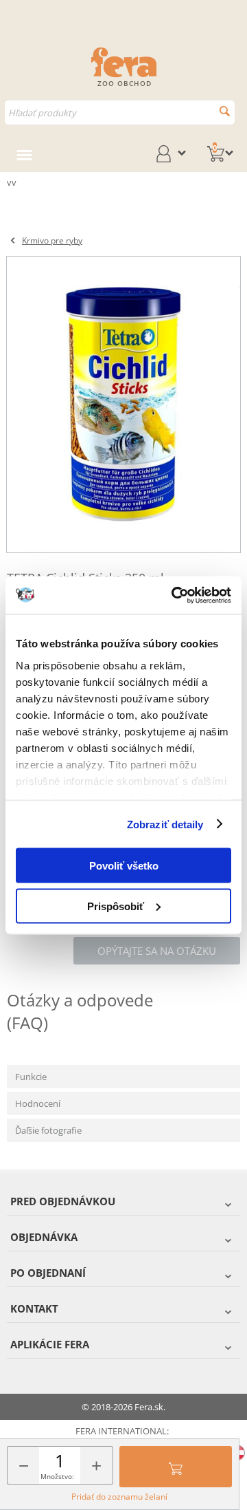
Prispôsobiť (115, 906)
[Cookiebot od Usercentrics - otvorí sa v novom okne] (174, 595)
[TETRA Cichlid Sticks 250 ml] (123, 404)
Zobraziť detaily (165, 824)
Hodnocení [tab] (37, 1103)
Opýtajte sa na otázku (156, 951)
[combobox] (120, 112)
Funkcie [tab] (31, 1076)
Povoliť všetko (123, 866)
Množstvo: (57, 1476)
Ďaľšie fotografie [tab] (48, 1130)
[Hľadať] (225, 111)
